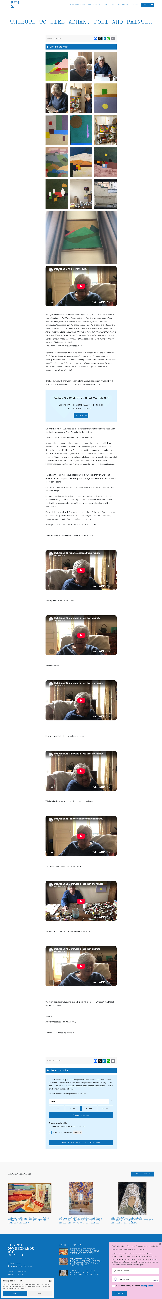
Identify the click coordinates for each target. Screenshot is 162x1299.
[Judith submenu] (137, 4)
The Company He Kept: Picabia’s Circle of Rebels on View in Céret (132, 1220)
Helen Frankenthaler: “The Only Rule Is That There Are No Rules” (28, 1220)
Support (146, 5)
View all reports (143, 1174)
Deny (40, 1293)
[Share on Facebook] (95, 38)
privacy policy (147, 1286)
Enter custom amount (81, 1115)
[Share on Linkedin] (104, 38)
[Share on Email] (113, 38)
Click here (81, 415)
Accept (15, 1293)
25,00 (56, 1108)
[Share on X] (100, 38)
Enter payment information (81, 1143)
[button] (51, 1281)
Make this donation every (62, 1132)
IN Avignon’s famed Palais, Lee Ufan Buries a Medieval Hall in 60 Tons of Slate (80, 1220)
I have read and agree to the (134, 1286)
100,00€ (89, 1108)
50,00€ (73, 1108)
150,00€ (105, 1108)
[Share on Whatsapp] (108, 38)
